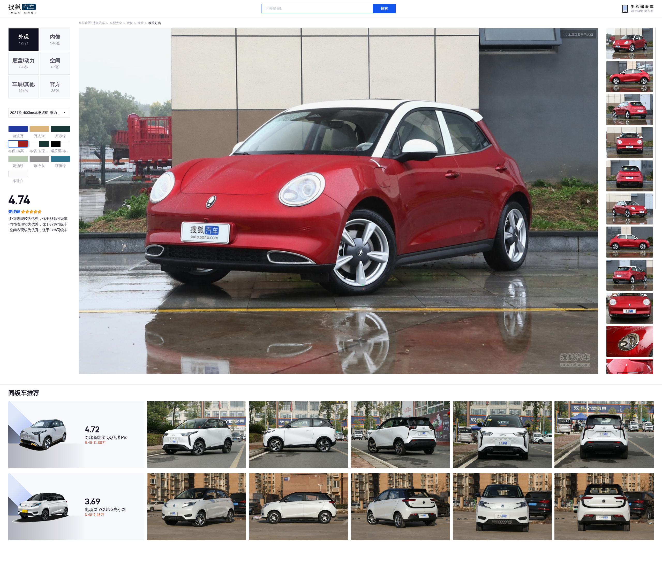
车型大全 (116, 23)
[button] (208, 201)
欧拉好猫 (154, 23)
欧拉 (130, 23)
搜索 (384, 8)
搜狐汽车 (22, 9)
